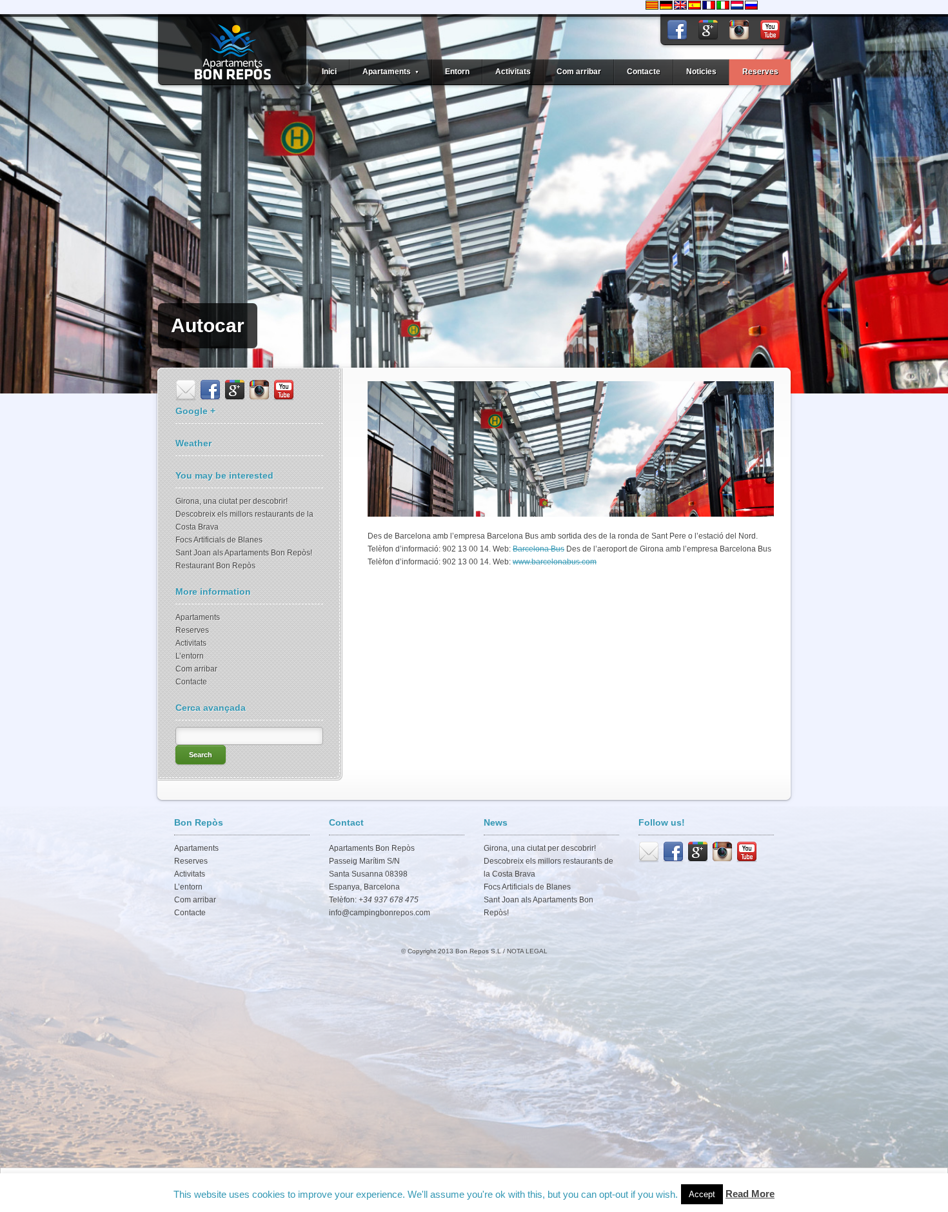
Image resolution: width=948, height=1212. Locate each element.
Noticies (701, 71)
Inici (329, 71)
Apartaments (197, 617)
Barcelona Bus (538, 548)
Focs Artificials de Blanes (218, 539)
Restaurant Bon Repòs (215, 565)
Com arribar (579, 71)
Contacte (643, 71)
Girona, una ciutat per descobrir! (231, 501)
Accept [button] (702, 1194)
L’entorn (189, 656)
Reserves (760, 71)
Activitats (513, 71)
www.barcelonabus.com (555, 561)
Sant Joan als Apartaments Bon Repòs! (243, 552)
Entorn (457, 71)
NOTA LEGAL (527, 951)
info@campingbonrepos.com (379, 912)
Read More (750, 1193)
